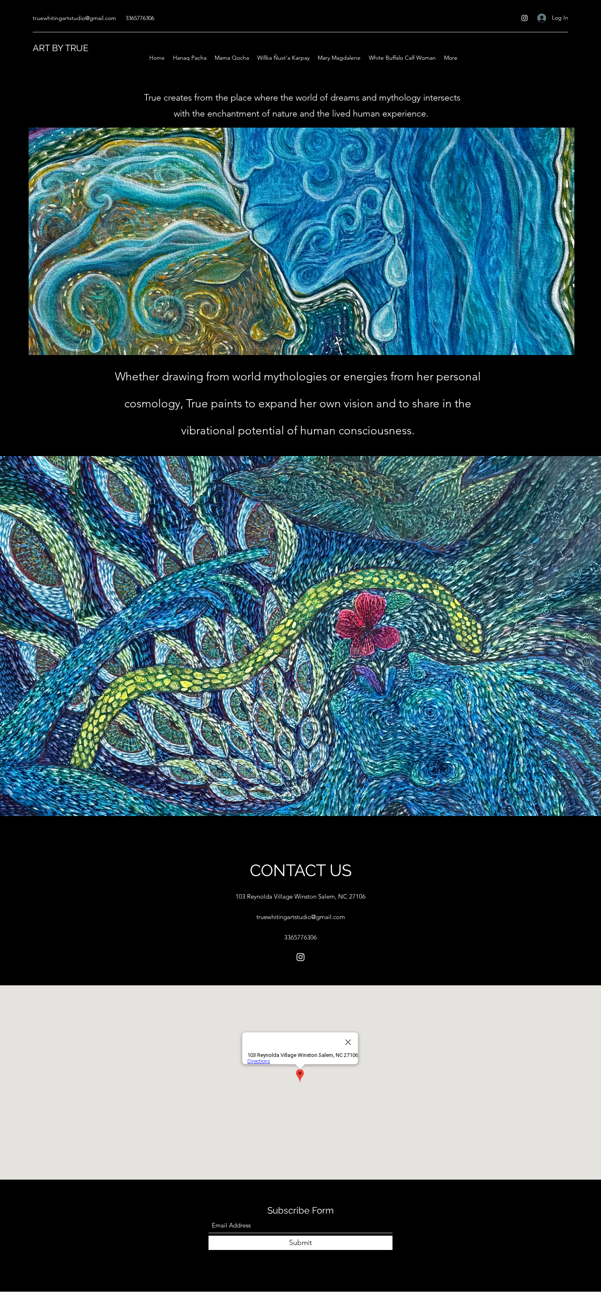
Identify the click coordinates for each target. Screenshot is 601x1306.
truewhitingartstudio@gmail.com (74, 18)
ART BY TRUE (60, 48)
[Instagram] (524, 18)
